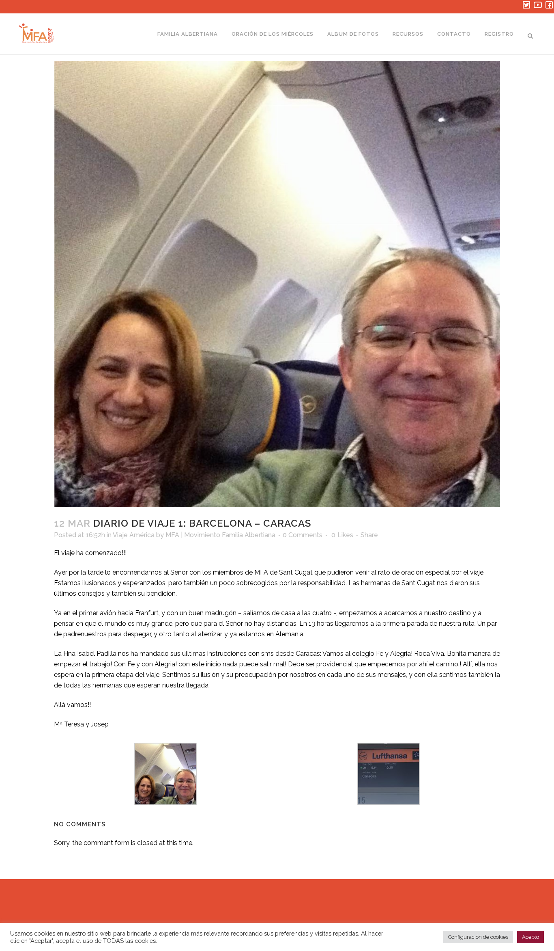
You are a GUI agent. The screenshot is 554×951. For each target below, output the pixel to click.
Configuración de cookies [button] (478, 937)
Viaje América (134, 535)
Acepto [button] (530, 937)
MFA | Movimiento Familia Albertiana (220, 535)
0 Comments (302, 535)
